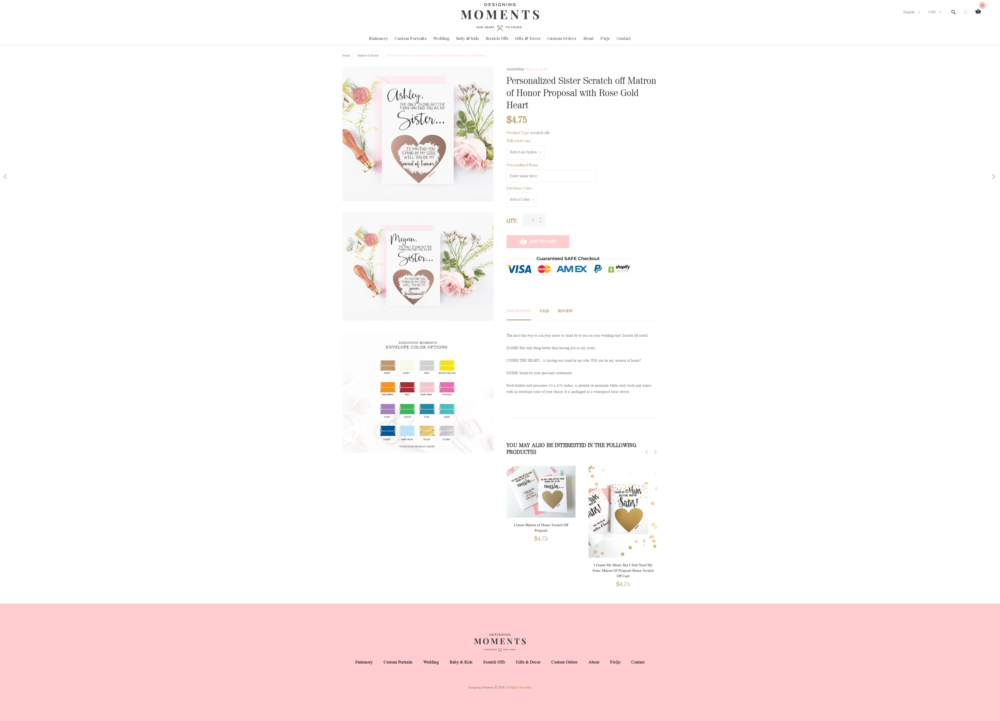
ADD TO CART (542, 241)
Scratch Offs (497, 38)
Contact (624, 38)
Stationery (378, 38)
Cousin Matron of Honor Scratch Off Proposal (541, 527)
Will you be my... (519, 140)
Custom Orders (561, 38)
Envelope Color (519, 188)
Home (346, 55)
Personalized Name (522, 164)
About (588, 38)
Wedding (441, 38)
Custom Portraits (411, 38)
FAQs (605, 38)
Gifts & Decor (528, 38)
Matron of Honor (368, 55)
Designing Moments (481, 687)
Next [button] (655, 451)
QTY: (512, 221)
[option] (541, 498)
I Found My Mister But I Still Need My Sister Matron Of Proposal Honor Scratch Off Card (623, 570)
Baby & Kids (467, 38)
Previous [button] (646, 451)
